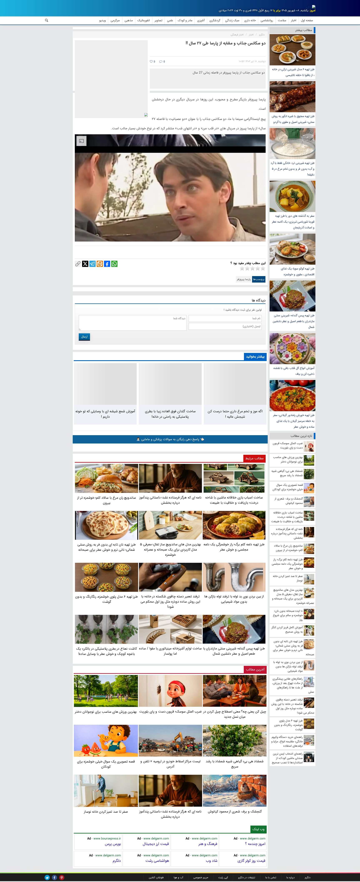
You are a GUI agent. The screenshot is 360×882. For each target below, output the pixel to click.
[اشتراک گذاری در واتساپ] (114, 264)
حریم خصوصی (200, 878)
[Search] (47, 20)
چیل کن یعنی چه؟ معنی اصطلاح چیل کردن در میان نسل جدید (234, 714)
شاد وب (211, 861)
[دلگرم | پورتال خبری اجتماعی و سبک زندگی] (310, 7)
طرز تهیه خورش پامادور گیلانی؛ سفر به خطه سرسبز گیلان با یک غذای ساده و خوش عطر (293, 421)
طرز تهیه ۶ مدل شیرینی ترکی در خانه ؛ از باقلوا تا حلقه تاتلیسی (293, 72)
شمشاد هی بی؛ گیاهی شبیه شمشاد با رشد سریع (235, 764)
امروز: (312, 10)
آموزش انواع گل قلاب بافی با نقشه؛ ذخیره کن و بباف (293, 371)
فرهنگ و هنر (208, 844)
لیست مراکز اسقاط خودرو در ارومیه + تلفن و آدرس (170, 764)
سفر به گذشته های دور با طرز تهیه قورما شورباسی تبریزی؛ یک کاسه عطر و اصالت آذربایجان (293, 222)
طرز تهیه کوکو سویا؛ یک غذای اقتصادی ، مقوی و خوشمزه (297, 271)
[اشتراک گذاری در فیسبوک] (107, 264)
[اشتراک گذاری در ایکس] (85, 264)
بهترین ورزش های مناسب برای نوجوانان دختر (106, 711)
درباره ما (290, 878)
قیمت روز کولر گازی (251, 861)
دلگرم (117, 861)
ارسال (84, 336)
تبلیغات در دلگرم (246, 878)
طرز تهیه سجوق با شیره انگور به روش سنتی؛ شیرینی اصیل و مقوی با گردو (293, 119)
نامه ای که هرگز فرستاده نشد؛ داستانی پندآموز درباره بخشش (170, 814)
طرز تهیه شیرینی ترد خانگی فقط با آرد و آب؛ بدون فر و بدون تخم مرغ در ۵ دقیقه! (292, 169)
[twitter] (47, 877)
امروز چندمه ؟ (255, 844)
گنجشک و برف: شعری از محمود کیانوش (235, 811)
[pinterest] (61, 877)
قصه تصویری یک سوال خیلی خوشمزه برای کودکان (106, 764)
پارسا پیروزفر (244, 279)
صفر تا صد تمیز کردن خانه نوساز (106, 811)
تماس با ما (270, 878)
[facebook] (54, 877)
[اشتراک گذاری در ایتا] (100, 264)
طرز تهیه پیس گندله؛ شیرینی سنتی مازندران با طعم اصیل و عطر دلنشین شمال (293, 321)
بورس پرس (113, 844)
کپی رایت (223, 878)
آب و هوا (178, 878)
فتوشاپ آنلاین (156, 878)
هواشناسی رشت (157, 861)
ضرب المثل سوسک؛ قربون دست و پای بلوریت (170, 711)
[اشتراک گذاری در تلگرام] (92, 264)
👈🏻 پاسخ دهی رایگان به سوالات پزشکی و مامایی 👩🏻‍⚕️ (170, 439)
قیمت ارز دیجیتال (156, 844)
